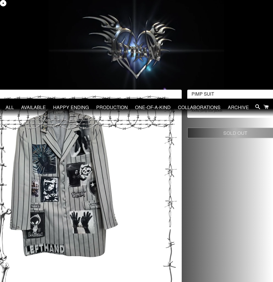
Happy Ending (71, 107)
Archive (238, 107)
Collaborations (199, 107)
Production (112, 107)
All (10, 107)
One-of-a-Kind (153, 107)
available (33, 107)
